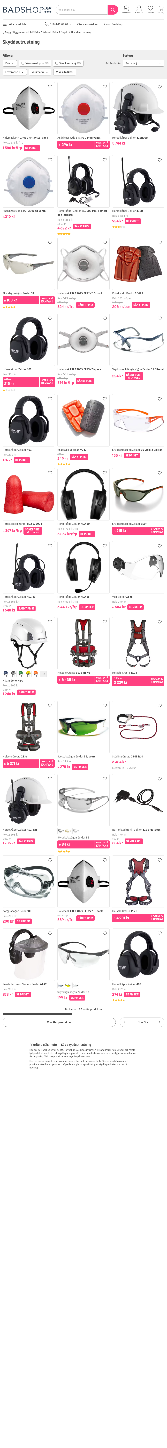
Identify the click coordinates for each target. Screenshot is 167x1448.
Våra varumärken (87, 24)
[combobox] (142, 1022)
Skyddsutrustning (81, 32)
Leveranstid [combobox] (12, 72)
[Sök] (113, 10)
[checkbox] (35, 63)
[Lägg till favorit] (50, 86)
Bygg (8, 32)
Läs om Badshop (112, 24)
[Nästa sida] (159, 1022)
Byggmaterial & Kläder (26, 32)
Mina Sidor (139, 13)
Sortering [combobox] (131, 63)
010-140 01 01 (59, 24)
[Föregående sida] (124, 1022)
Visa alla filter (65, 72)
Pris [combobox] (7, 63)
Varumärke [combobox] (38, 72)
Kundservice (126, 13)
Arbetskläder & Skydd (55, 32)
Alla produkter (18, 24)
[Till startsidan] (27, 10)
